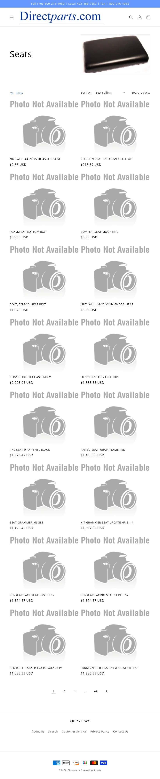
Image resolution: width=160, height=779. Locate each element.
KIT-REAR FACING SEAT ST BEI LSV (104, 595)
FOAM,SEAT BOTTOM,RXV (27, 232)
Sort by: (86, 92)
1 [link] (54, 691)
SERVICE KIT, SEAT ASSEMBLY (30, 377)
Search (53, 731)
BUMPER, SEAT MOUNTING (100, 232)
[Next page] (106, 691)
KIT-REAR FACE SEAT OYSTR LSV (32, 595)
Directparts (74, 770)
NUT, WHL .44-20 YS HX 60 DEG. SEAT (107, 304)
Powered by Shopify (91, 770)
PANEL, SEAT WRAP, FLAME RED (103, 449)
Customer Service (74, 731)
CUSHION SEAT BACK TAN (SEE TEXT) (106, 159)
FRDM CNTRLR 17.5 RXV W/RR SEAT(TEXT (109, 668)
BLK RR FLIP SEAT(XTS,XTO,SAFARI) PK (36, 668)
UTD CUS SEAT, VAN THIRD (99, 377)
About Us (38, 731)
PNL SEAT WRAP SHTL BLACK (30, 449)
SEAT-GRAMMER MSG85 (26, 522)
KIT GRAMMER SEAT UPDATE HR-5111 (107, 522)
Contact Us (120, 731)
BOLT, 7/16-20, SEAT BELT (28, 304)
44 (95, 691)
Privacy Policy (99, 731)
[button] (11, 17)
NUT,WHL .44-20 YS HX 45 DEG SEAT (35, 159)
